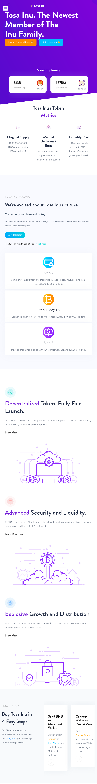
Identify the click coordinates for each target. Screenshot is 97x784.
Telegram (10, 738)
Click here (41, 244)
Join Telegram (15, 235)
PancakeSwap (63, 735)
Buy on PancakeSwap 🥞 (20, 42)
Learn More (11, 433)
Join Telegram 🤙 (51, 42)
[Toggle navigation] (5, 8)
